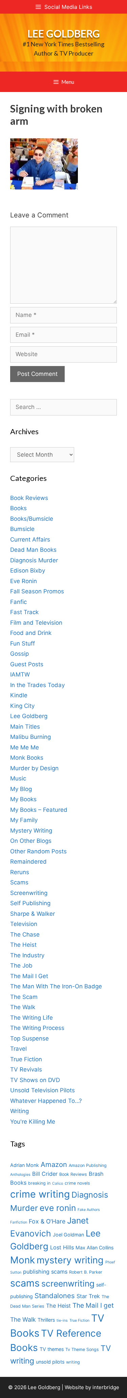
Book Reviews (29, 498)
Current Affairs (30, 539)
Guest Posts (26, 664)
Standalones (55, 1295)
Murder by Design (34, 768)
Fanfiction (18, 1222)
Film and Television (36, 622)
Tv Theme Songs (82, 1349)
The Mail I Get (29, 976)
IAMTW (20, 674)
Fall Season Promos (37, 591)
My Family (24, 820)
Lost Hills (62, 1247)
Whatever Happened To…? (46, 1100)
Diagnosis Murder (34, 560)
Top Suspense (29, 1038)
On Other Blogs (30, 840)
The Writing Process (37, 1027)
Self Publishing (30, 903)
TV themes (52, 1349)
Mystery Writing (31, 830)
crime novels (77, 1183)
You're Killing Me (32, 1121)
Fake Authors (89, 1209)
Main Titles (25, 726)
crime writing (40, 1194)
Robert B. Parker (85, 1272)
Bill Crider (45, 1173)
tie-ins (62, 1320)
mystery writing (70, 1260)
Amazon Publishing (88, 1165)
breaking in (39, 1183)
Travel (18, 1048)
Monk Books (26, 757)
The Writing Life (31, 1017)
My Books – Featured (38, 809)
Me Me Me (24, 747)
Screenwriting (28, 893)
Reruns (19, 872)
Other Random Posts (38, 851)
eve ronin (58, 1208)
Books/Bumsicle (31, 518)
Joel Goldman (68, 1234)
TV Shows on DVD (35, 1080)
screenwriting (67, 1283)
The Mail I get (93, 1305)
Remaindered (28, 861)
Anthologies (20, 1174)
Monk (22, 1260)
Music (18, 778)
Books (18, 508)
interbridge (105, 1387)
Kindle (18, 695)
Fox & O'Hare (47, 1221)
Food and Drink (30, 632)
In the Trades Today (37, 685)
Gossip (19, 653)
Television (23, 924)
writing (73, 1362)
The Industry (27, 955)
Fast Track (24, 612)
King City (22, 705)
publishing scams (45, 1271)
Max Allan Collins (94, 1247)
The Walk (22, 1007)
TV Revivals (26, 1069)
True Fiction (26, 1059)
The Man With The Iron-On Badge (56, 986)
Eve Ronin (23, 581)
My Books (23, 799)
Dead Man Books (33, 549)
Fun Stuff (22, 643)
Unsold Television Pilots (42, 1090)
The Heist (23, 944)
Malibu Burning (30, 736)
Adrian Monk (24, 1165)
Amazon (54, 1164)
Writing (19, 1111)
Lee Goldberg (63, 33)
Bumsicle (22, 529)
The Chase (25, 934)
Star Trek (88, 1296)
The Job (21, 965)
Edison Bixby (27, 570)
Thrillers (46, 1320)
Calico (57, 1183)
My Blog (21, 789)
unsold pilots (50, 1362)
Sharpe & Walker (32, 913)
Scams (19, 882)
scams (25, 1283)
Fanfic (18, 601)
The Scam (24, 996)
